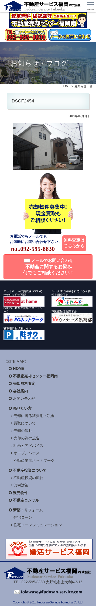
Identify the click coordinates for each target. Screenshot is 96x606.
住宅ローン (23, 517)
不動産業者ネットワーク (34, 460)
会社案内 (20, 391)
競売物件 (20, 493)
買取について (25, 423)
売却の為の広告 (27, 438)
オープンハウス (27, 453)
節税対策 (21, 485)
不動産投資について (30, 470)
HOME (66, 86)
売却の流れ (23, 431)
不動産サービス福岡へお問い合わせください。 (48, 592)
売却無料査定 (24, 383)
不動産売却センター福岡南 (35, 376)
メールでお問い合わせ (48, 266)
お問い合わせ (24, 398)
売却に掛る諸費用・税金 (34, 416)
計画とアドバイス (28, 446)
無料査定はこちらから (74, 243)
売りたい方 (22, 408)
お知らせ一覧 (83, 86)
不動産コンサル (26, 500)
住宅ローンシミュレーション (38, 525)
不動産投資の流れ (28, 478)
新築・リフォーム (28, 510)
